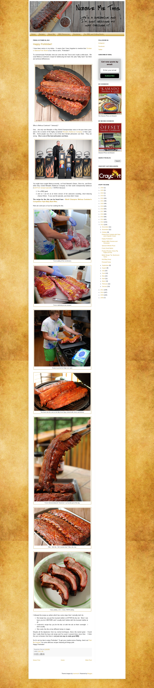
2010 (102, 292)
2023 (102, 195)
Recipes (42, 34)
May (103, 276)
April (103, 278)
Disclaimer (76, 34)
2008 (102, 298)
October (104, 232)
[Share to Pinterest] (43, 654)
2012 (102, 224)
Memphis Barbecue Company (72, 132)
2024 (102, 193)
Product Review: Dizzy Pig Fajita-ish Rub (110, 251)
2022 (102, 198)
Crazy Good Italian (107, 248)
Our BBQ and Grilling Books (94, 34)
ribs (42, 651)
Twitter (100, 49)
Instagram (101, 43)
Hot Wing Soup (106, 259)
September (105, 265)
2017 (102, 211)
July (103, 270)
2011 (102, 290)
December (105, 227)
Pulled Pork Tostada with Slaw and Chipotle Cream (111, 235)
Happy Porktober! (42, 44)
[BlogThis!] (37, 654)
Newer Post (36, 660)
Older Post (88, 660)
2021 (102, 201)
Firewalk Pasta (106, 262)
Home (33, 34)
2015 (102, 217)
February (105, 284)
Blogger (89, 673)
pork (39, 651)
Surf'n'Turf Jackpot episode (42, 188)
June (103, 273)
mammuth (76, 673)
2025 (102, 190)
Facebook (101, 46)
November (105, 229)
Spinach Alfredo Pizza (108, 245)
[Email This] (35, 654)
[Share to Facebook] (41, 654)
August (104, 268)
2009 (102, 295)
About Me (51, 34)
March (104, 281)
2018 (102, 209)
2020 (102, 203)
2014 (102, 219)
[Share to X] (39, 654)
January (104, 286)
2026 (102, 188)
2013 (102, 222)
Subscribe (110, 76)
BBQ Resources (64, 34)
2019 (102, 206)
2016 (102, 214)
